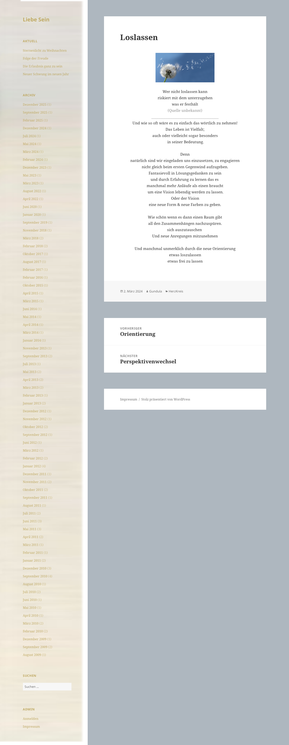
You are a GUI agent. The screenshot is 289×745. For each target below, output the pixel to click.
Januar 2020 (32, 214)
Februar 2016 (33, 277)
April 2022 (30, 199)
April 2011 (30, 537)
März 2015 (31, 301)
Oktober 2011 (33, 490)
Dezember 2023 (34, 167)
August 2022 (32, 191)
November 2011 (35, 482)
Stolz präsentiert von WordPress (165, 399)
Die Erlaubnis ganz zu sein (42, 66)
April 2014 (30, 324)
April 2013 (30, 380)
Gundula (155, 291)
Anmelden (30, 719)
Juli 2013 (29, 364)
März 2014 (31, 332)
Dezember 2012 (34, 411)
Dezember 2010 (34, 568)
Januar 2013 (32, 403)
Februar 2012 (33, 458)
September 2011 (35, 497)
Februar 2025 (33, 120)
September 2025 (35, 112)
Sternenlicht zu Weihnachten (45, 50)
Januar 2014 (32, 340)
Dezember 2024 (34, 128)
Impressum (31, 726)
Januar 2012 (32, 466)
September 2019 (35, 222)
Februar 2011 (33, 552)
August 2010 (32, 584)
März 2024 (31, 152)
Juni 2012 (30, 442)
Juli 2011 (29, 513)
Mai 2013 (29, 372)
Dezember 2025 (34, 104)
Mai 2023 (29, 175)
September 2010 (35, 576)
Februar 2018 (33, 246)
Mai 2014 (29, 317)
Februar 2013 (33, 395)
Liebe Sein (36, 19)
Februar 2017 (33, 269)
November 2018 (35, 230)
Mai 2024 (29, 144)
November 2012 (35, 419)
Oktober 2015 (33, 285)
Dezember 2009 (34, 639)
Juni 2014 (30, 309)
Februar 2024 (33, 159)
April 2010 (30, 615)
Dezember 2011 (34, 474)
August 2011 (32, 505)
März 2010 (31, 623)
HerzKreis (176, 291)
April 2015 (30, 293)
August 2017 (32, 262)
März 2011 (31, 545)
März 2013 (31, 387)
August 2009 (32, 655)
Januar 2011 (32, 560)
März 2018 (31, 238)
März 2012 (31, 450)
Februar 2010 (33, 631)
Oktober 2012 (33, 427)
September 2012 (35, 435)
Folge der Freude (35, 58)
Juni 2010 (30, 600)
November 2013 (35, 348)
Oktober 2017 (33, 254)
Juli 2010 (29, 592)
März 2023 (31, 183)
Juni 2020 (30, 207)
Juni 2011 (30, 521)
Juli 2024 (29, 136)
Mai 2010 (29, 607)
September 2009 (35, 647)
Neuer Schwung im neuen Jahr (46, 74)
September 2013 (35, 356)
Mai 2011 (29, 529)
